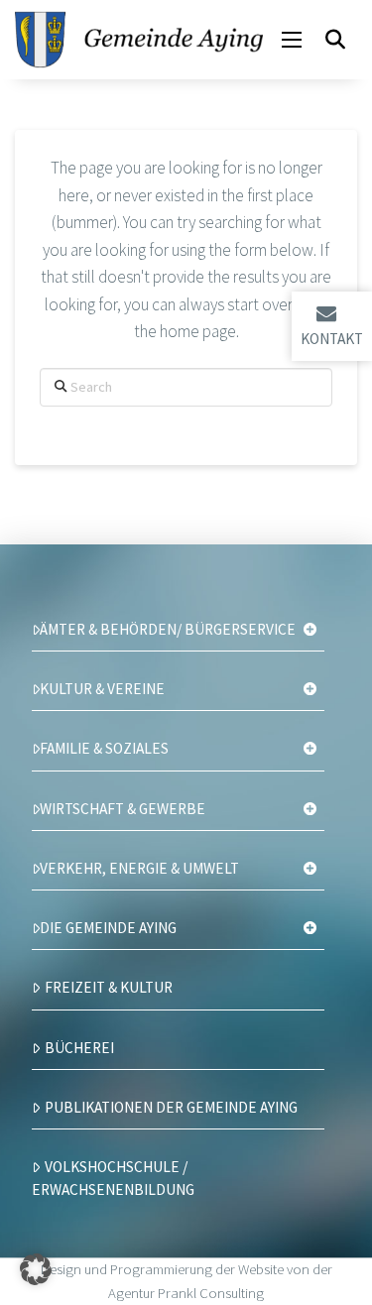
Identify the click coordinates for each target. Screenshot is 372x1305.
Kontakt (332, 338)
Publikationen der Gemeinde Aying (171, 1107)
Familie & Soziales (104, 748)
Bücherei (79, 1047)
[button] (291, 39)
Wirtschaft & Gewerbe (122, 808)
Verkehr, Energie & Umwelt (139, 868)
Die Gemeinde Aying (108, 927)
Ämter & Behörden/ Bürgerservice (168, 629)
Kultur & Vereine (102, 688)
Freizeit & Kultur (109, 987)
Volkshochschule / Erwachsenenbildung (113, 1178)
